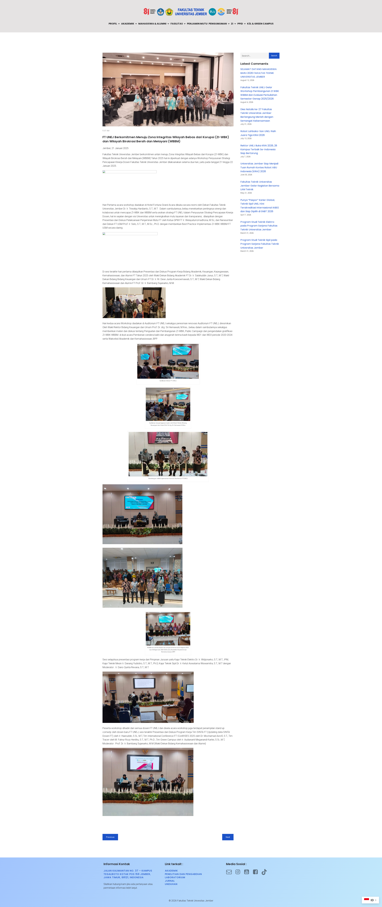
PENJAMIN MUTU (197, 23)
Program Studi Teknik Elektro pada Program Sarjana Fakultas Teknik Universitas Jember (258, 225)
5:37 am (106, 130)
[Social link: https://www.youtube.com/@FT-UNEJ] (248, 872)
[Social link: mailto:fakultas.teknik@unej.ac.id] (230, 872)
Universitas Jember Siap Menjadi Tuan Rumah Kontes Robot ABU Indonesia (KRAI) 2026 (259, 167)
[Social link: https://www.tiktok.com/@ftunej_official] (265, 872)
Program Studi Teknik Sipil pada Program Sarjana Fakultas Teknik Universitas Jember (259, 243)
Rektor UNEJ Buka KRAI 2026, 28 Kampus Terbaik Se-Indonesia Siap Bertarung (258, 149)
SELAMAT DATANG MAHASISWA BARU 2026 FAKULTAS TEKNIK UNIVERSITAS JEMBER (258, 72)
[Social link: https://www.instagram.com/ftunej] (239, 872)
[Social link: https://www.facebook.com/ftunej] (256, 872)
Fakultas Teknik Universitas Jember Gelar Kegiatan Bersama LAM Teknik (259, 185)
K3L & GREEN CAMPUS (260, 23)
